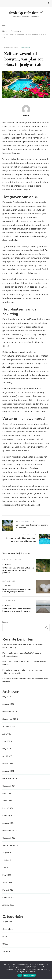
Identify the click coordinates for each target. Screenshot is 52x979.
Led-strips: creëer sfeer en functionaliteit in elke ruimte (24, 663)
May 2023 (6, 875)
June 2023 (7, 867)
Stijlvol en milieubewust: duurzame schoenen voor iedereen (25, 680)
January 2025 (8, 771)
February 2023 (9, 897)
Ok (20, 975)
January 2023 (8, 905)
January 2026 (8, 704)
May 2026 (6, 696)
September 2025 (10, 719)
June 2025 (7, 741)
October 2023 (8, 838)
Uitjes (5, 944)
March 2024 (7, 808)
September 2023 (10, 845)
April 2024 (7, 800)
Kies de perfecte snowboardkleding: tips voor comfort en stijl (22, 646)
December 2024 (9, 778)
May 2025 (6, 748)
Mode (4, 936)
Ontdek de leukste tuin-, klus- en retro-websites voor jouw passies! (18, 570)
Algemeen (25, 47)
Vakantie (6, 951)
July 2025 (6, 734)
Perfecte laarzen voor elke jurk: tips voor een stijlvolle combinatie (22, 672)
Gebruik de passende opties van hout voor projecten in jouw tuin (17, 609)
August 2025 (8, 726)
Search (5, 621)
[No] (49, 970)
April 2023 (7, 882)
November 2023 (9, 830)
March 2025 (7, 763)
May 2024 (6, 793)
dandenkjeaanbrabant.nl (26, 12)
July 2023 (6, 860)
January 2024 (8, 823)
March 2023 (7, 890)
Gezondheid (7, 929)
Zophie (26, 116)
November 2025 (9, 711)
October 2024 (8, 786)
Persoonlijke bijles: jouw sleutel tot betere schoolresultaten (21, 654)
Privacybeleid (29, 975)
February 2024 (9, 815)
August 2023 (8, 852)
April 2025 (7, 756)
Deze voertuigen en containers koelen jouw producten (16, 590)
